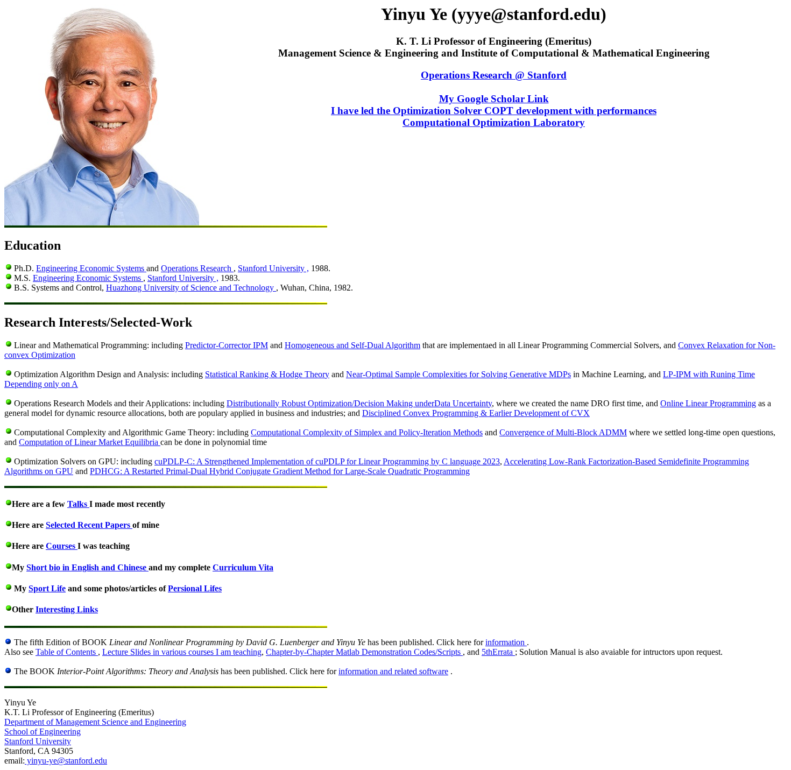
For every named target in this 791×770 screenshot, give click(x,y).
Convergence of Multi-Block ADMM (563, 432)
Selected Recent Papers (89, 524)
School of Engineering (42, 731)
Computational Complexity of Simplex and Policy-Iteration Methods (367, 432)
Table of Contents (67, 651)
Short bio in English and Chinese (87, 567)
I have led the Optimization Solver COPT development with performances (493, 110)
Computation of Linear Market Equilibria (89, 442)
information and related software (393, 671)
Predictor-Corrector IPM (226, 345)
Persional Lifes (195, 588)
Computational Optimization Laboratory (493, 122)
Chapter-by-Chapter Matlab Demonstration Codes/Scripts (364, 651)
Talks (78, 503)
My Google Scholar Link (494, 98)
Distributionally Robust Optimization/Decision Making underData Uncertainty (359, 403)
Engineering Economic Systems (91, 268)
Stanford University (37, 741)
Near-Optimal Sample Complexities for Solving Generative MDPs (458, 374)
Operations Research (197, 268)
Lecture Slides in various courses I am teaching (182, 651)
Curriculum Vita (243, 567)
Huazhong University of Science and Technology (191, 287)
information (506, 642)
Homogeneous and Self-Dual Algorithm (352, 345)
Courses (61, 545)
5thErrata (498, 651)
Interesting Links (67, 609)
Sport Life (47, 588)
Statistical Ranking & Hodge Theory (267, 374)
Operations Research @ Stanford (494, 75)
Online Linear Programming (708, 403)
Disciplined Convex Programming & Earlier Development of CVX (476, 413)
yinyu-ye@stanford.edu (66, 760)
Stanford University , (273, 268)
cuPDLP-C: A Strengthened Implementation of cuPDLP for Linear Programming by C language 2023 (327, 461)
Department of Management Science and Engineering (95, 721)
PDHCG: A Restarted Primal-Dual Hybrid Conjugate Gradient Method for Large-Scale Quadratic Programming (280, 471)
